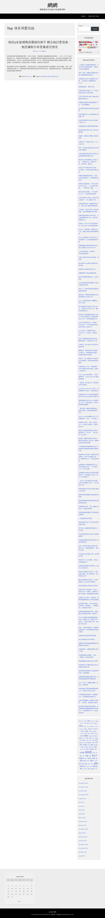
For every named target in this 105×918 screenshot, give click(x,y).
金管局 (92, 763)
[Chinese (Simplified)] (85, 42)
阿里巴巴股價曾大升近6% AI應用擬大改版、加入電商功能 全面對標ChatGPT (88, 574)
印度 (90, 738)
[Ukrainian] (97, 47)
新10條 (84, 742)
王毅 (94, 752)
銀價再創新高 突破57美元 (87, 87)
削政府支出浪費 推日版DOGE (87, 269)
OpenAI (81, 729)
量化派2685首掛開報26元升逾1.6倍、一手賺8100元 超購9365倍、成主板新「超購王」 (88, 162)
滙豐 (87, 749)
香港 (91, 766)
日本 (96, 742)
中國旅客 (94, 731)
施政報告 (89, 742)
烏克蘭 (82, 753)
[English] (96, 42)
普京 (81, 745)
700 (80, 721)
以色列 (95, 733)
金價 (89, 763)
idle (45, 51)
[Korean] (96, 44)
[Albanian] (80, 42)
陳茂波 (88, 766)
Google (95, 723)
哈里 (80, 740)
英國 (93, 758)
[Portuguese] (83, 47)
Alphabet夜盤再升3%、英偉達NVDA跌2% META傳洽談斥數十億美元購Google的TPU (88, 325)
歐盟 (92, 745)
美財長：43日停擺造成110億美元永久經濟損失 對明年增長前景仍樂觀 (88, 361)
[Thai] (94, 47)
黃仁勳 (95, 768)
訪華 (88, 761)
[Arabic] (82, 42)
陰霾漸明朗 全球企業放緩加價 (87, 273)
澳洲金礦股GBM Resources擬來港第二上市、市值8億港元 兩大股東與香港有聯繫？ (88, 402)
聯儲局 (81, 758)
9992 (92, 721)
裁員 (85, 761)
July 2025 (81, 802)
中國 (86, 731)
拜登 (96, 740)
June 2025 (82, 806)
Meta (84, 726)
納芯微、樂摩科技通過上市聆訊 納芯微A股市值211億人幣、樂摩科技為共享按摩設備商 (89, 440)
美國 (86, 756)
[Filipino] (80, 44)
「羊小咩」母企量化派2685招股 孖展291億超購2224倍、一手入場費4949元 (89, 483)
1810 (85, 721)
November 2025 (83, 787)
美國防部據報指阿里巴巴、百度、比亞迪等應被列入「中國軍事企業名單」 (88, 178)
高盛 (89, 768)
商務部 (83, 740)
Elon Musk (86, 723)
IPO (81, 726)
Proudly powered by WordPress (41, 914)
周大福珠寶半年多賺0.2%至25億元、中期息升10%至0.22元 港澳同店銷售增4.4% (88, 309)
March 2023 (82, 833)
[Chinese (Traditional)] (88, 42)
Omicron (96, 726)
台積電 (96, 738)
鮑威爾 (92, 768)
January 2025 (83, 825)
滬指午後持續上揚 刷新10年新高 (88, 586)
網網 (52, 5)
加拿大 (81, 738)
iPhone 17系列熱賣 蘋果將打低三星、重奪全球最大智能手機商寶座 (88, 231)
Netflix (88, 726)
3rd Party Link (93, 16)
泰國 (90, 747)
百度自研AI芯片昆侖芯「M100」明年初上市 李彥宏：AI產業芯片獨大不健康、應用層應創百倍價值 (88, 592)
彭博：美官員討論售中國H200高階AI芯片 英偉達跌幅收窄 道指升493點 (88, 548)
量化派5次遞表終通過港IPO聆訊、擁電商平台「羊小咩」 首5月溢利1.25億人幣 (89, 433)
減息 (95, 747)
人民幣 (92, 733)
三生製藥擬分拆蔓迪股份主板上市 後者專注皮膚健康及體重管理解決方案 (89, 449)
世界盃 (82, 731)
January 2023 (83, 840)
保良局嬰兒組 (43, 76)
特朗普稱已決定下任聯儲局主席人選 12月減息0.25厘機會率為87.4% (88, 81)
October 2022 (83, 852)
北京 (84, 738)
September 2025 (84, 795)
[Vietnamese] (80, 50)
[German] (85, 44)
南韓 (87, 738)
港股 (85, 749)
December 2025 (83, 783)
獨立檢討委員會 (51, 76)
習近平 (94, 755)
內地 (93, 736)
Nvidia (91, 726)
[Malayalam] (80, 47)
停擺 (90, 736)
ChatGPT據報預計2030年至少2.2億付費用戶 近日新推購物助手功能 (88, 240)
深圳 (92, 747)
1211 (82, 721)
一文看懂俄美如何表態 (85, 518)
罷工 (84, 756)
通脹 (80, 764)
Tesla (85, 729)
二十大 (81, 733)
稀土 (81, 756)
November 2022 (83, 848)
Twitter (95, 729)
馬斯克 (95, 766)
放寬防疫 (81, 742)
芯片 (85, 758)
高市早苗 (85, 768)
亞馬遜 (85, 733)
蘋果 (81, 761)
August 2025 (82, 798)
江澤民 (81, 747)
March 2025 (82, 818)
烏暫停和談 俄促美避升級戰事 (87, 635)
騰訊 (81, 769)
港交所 (81, 749)
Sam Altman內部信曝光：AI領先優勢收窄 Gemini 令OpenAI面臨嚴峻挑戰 (88, 377)
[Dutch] (94, 42)
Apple (96, 721)
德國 (93, 740)
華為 (97, 758)
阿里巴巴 (83, 766)
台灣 (93, 738)
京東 (89, 733)
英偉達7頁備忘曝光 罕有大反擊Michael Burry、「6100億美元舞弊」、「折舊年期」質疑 (88, 186)
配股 (86, 764)
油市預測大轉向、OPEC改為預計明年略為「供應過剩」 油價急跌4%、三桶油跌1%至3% (88, 606)
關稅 (96, 763)
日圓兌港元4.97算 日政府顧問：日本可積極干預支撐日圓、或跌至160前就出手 (88, 369)
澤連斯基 (91, 749)
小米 (90, 740)
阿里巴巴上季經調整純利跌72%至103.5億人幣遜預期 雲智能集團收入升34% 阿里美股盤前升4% (88, 317)
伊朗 (81, 736)
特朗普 (88, 752)
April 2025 (82, 814)
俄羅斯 (85, 736)
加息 (95, 736)
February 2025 (83, 821)
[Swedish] (91, 47)
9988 (88, 721)
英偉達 (89, 758)
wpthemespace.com (68, 914)
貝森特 (92, 761)
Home (83, 16)
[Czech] (91, 42)
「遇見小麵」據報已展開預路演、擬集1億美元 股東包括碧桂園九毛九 (88, 411)
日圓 (93, 742)
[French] (82, 44)
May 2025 (81, 810)
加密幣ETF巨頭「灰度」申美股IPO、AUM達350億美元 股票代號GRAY (88, 424)
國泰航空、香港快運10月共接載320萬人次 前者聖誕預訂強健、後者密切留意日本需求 (88, 353)
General (29, 76)
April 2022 (82, 856)
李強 (89, 745)
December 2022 (83, 844)
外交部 (87, 740)
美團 (90, 756)
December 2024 (83, 829)
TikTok (90, 729)
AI (94, 721)
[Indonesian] (88, 44)
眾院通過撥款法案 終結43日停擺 (88, 661)
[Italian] (91, 44)
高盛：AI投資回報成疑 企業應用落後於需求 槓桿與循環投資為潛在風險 (88, 630)
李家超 (85, 745)
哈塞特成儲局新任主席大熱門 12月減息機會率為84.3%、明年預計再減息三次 (89, 218)
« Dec (19, 901)
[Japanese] (93, 44)
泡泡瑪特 (86, 747)
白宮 (96, 752)
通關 (83, 764)
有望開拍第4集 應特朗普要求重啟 (88, 126)
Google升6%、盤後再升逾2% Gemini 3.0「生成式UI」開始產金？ (88, 333)
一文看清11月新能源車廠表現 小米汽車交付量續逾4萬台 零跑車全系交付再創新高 (89, 67)
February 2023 (83, 837)
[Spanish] (88, 47)
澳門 (96, 749)
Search (81, 26)
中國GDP (90, 731)
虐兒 (57, 76)
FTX (91, 723)
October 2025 (83, 791)
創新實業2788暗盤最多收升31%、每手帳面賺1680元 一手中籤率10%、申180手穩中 (89, 467)
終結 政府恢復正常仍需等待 (87, 639)
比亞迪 (96, 745)
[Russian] (86, 47)
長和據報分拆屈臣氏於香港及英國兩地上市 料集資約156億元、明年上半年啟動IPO (88, 475)
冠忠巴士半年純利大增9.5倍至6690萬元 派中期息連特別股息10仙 (89, 170)
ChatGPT (82, 723)
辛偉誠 (95, 760)
